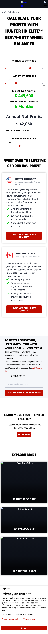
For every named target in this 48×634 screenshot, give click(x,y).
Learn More (24, 434)
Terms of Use (29, 619)
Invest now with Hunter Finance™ (24, 235)
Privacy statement (10, 619)
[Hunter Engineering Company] (24, 4)
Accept (24, 628)
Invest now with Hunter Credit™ (24, 309)
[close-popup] (45, 588)
